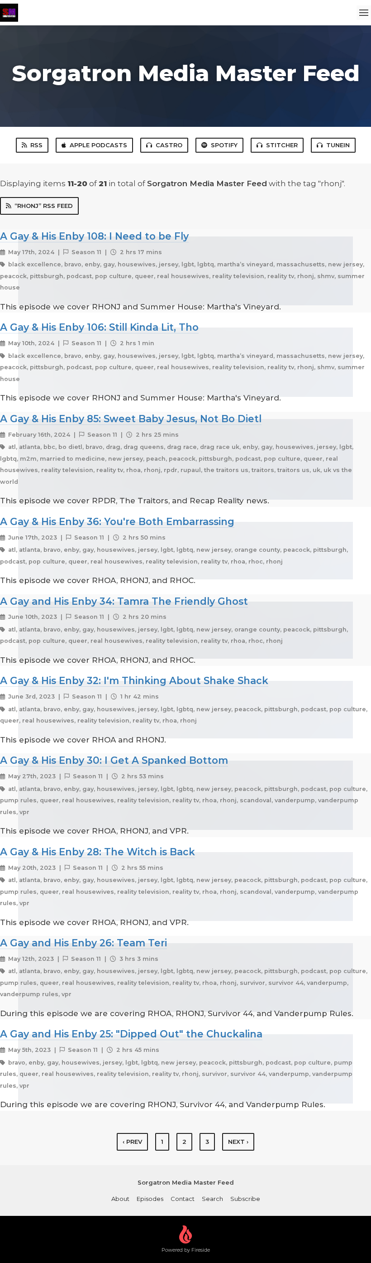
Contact (183, 1198)
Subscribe (245, 1198)
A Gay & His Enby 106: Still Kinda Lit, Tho (99, 327)
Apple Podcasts (98, 145)
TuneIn (338, 145)
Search (212, 1198)
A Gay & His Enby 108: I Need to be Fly (94, 236)
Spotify (224, 145)
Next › (238, 1141)
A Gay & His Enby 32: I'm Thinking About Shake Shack (134, 680)
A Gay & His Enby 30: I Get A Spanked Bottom (114, 760)
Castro (169, 145)
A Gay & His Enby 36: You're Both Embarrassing (117, 521)
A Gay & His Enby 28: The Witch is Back (97, 852)
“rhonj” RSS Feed (43, 205)
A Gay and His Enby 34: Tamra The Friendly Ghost (124, 601)
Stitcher (282, 145)
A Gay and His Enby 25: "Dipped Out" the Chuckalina (131, 1034)
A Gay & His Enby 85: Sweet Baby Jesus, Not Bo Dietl (131, 418)
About (120, 1198)
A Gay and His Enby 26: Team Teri (83, 943)
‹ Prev (132, 1141)
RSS (36, 145)
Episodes (150, 1198)
